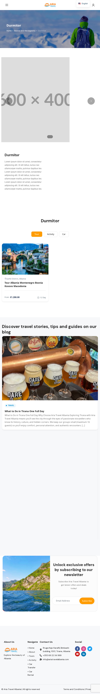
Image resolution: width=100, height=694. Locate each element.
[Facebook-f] (77, 584)
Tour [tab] (37, 234)
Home (9, 30)
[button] (8, 101)
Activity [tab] (50, 234)
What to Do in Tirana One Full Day (24, 378)
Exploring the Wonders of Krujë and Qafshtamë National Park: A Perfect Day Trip (73, 433)
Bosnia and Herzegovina (24, 30)
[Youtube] (77, 589)
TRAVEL (11, 372)
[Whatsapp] (9, 685)
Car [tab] (64, 234)
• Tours (31, 591)
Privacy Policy (92, 625)
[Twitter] (89, 584)
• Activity (32, 595)
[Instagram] (83, 584)
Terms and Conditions (73, 625)
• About (31, 587)
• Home (31, 583)
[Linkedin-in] (83, 589)
